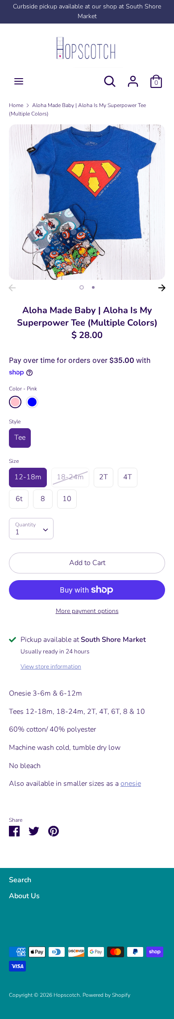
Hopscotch (67, 995)
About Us (24, 896)
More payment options (87, 611)
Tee (19, 437)
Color (23, 388)
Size (14, 461)
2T (103, 477)
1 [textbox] (17, 532)
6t (19, 499)
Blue (32, 402)
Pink (15, 402)
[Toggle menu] (19, 81)
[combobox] (31, 528)
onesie (130, 783)
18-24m (70, 477)
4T (127, 477)
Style (15, 421)
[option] (87, 202)
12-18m (27, 477)
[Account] (133, 78)
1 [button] (81, 287)
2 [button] (93, 287)
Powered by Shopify (106, 995)
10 (66, 499)
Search (20, 880)
